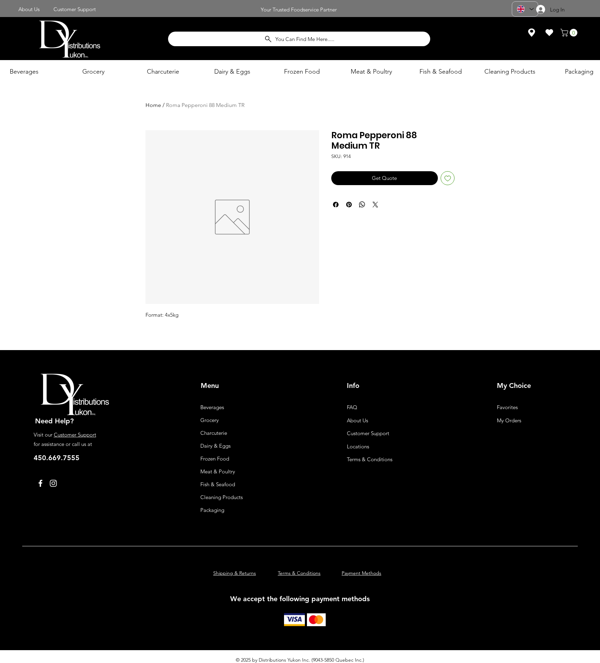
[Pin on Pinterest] (349, 204)
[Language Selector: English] (525, 9)
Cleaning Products (221, 497)
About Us (357, 420)
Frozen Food (214, 458)
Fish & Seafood (217, 484)
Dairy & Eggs (215, 445)
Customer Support (75, 434)
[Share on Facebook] (336, 204)
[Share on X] (375, 204)
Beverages (212, 407)
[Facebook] (40, 483)
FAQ (352, 407)
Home (153, 105)
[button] (569, 32)
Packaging (212, 510)
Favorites (507, 407)
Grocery (209, 420)
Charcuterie (213, 433)
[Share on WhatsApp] (362, 204)
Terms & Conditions (369, 459)
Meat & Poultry (217, 471)
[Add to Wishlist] (448, 178)
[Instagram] (53, 483)
